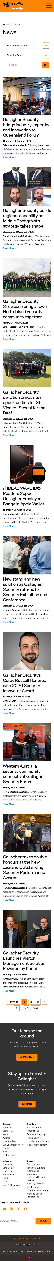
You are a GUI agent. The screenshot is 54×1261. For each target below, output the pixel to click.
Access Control (34, 1127)
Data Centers (8, 1167)
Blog (4, 1151)
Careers (6, 1148)
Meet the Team (9, 1141)
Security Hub (33, 1164)
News (17, 24)
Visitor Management (37, 1144)
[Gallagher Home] (13, 6)
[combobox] (23, 65)
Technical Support (36, 1167)
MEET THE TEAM (27, 1057)
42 (26, 1008)
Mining (5, 1181)
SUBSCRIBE (27, 1104)
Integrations (33, 1130)
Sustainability (9, 1155)
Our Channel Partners (12, 1144)
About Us (7, 1127)
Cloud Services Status (38, 1190)
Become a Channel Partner (36, 1179)
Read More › (9, 157)
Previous (13, 1001)
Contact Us (8, 1130)
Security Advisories (36, 1183)
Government (8, 1174)
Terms (37, 1245)
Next (35, 1008)
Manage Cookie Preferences (34, 1195)
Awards (6, 1137)
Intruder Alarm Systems (38, 1141)
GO (45, 65)
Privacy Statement (22, 1245)
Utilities (6, 1178)
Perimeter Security (36, 1134)
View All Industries (11, 1185)
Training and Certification (33, 1172)
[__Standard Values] (4, 1208)
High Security (33, 1137)
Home (8, 24)
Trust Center (33, 1187)
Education (7, 1164)
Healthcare (7, 1171)
